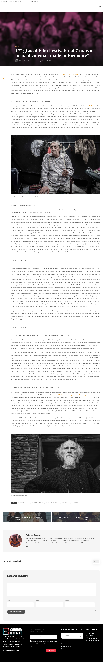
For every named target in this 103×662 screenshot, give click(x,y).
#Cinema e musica (24, 502)
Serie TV (84, 515)
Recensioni (19, 515)
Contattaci (64, 644)
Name (9, 600)
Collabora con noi (66, 646)
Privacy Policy (94, 640)
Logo (91, 635)
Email (38, 600)
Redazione (64, 649)
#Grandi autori (76, 502)
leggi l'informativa (39, 643)
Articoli (91, 633)
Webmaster (93, 638)
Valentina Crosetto (23, 60)
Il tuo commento (11, 581)
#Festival (64, 502)
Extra (18, 46)
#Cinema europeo (38, 502)
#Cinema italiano (52, 502)
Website (67, 600)
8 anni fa (30, 60)
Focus (78, 515)
